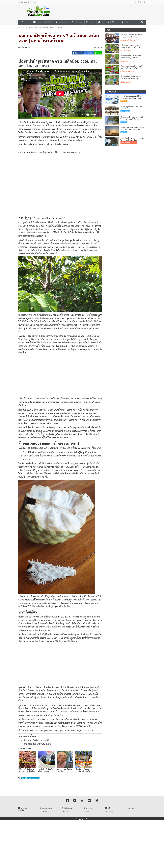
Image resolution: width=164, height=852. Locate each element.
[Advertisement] (103, 9)
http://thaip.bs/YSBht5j (69, 152)
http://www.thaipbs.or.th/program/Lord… (65, 140)
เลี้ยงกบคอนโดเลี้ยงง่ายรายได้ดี (36, 740)
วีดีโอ (19, 27)
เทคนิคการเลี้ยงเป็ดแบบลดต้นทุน (37, 743)
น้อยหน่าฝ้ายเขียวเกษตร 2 (30, 778)
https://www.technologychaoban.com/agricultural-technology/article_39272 (58, 730)
